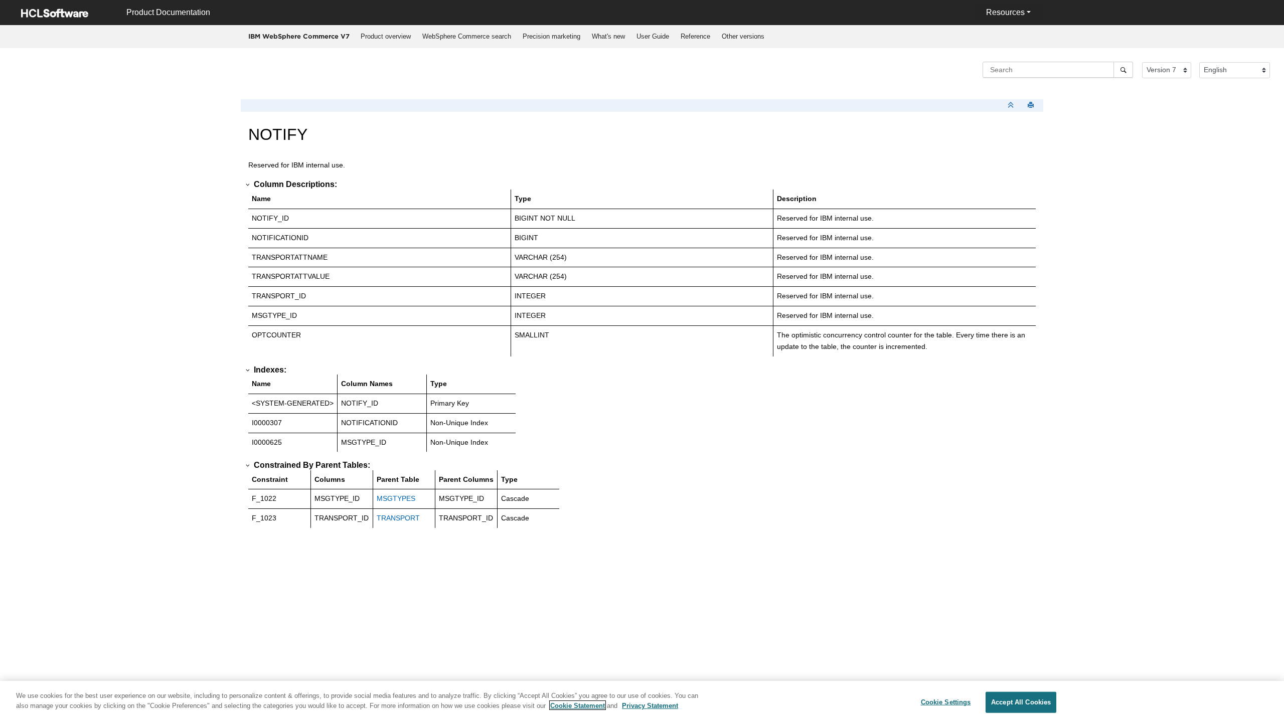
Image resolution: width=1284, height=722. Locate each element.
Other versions (743, 36)
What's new (608, 36)
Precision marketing (551, 36)
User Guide (652, 36)
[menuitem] (385, 36)
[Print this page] (1031, 105)
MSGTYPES (396, 498)
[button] (248, 184)
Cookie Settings (946, 702)
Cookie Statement (577, 705)
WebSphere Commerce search (466, 36)
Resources (1005, 12)
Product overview (386, 36)
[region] (642, 701)
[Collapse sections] (1011, 105)
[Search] (1123, 70)
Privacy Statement (650, 705)
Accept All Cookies (1021, 702)
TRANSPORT (398, 518)
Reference (695, 36)
